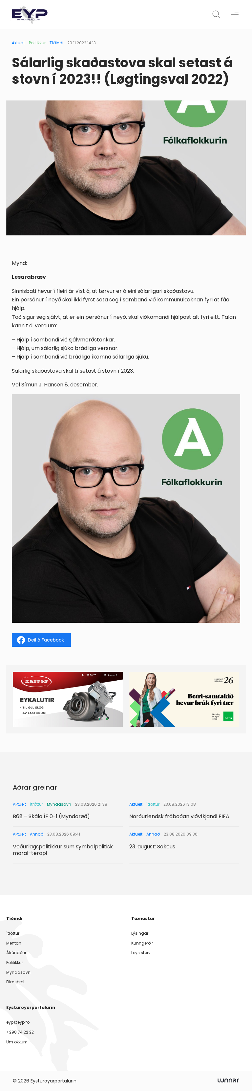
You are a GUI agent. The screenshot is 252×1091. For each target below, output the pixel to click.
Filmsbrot (15, 982)
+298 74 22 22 (20, 1032)
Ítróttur (12, 933)
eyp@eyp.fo (18, 1022)
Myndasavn (18, 972)
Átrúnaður (16, 952)
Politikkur (37, 43)
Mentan (13, 943)
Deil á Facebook (46, 640)
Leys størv (141, 952)
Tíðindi (56, 43)
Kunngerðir (142, 943)
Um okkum (17, 1042)
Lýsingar (139, 933)
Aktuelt (18, 43)
